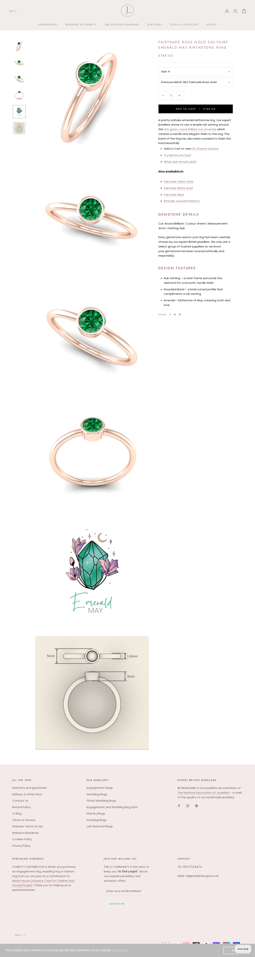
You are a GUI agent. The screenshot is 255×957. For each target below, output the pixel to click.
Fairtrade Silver (174, 195)
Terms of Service (23, 820)
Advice (211, 24)
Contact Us (20, 801)
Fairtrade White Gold (178, 188)
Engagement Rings (100, 788)
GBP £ (12, 11)
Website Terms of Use (27, 826)
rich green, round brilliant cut (183, 129)
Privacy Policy (21, 846)
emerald (210, 129)
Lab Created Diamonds (122, 24)
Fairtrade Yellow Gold (178, 182)
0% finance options (205, 149)
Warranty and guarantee (29, 788)
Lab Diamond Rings (100, 826)
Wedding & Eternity (81, 24)
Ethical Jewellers (184, 24)
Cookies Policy (22, 839)
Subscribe (117, 904)
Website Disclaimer (25, 833)
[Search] (235, 11)
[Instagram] (187, 805)
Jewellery (155, 24)
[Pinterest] (180, 314)
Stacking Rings (97, 820)
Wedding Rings (97, 794)
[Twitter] (175, 314)
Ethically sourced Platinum (182, 201)
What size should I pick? (180, 162)
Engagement (47, 24)
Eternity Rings (96, 813)
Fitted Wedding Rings (101, 801)
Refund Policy (21, 807)
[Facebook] (170, 314)
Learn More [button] (120, 950)
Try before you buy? (177, 155)
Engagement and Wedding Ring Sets (112, 807)
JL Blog (16, 813)
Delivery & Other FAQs (27, 794)
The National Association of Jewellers (203, 793)
